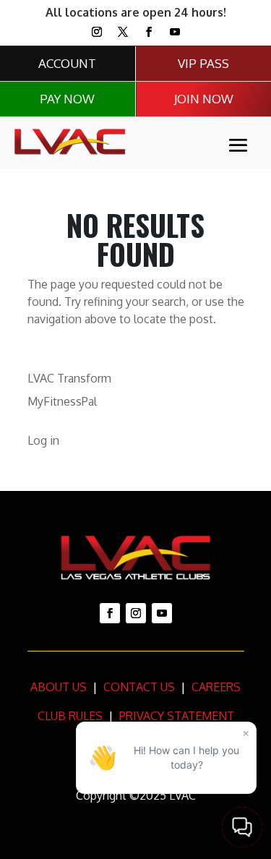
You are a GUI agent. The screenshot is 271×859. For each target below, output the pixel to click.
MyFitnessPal (62, 401)
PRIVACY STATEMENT (176, 716)
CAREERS (215, 687)
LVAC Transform (69, 378)
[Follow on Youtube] (175, 32)
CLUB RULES (70, 716)
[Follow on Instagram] (97, 32)
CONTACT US (137, 687)
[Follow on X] (123, 32)
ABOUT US (58, 687)
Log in (43, 440)
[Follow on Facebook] (149, 32)
